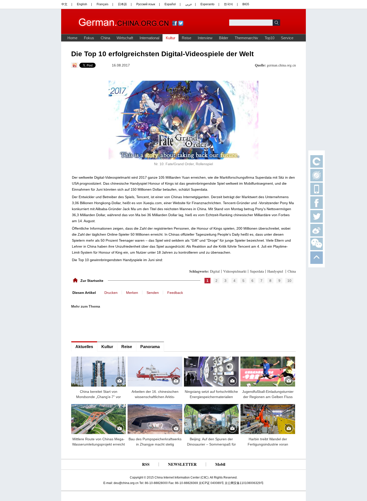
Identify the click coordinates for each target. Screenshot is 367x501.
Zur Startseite (91, 281)
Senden (153, 293)
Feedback (175, 293)
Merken (132, 293)
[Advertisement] (108, 325)
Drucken (111, 293)
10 (289, 281)
